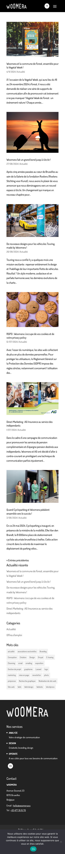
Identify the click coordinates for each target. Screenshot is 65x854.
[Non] (60, 841)
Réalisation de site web (47, 681)
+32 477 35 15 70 (18, 810)
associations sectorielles (27, 651)
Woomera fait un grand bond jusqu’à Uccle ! (28, 159)
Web (19, 687)
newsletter (36, 675)
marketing (12, 675)
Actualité (21, 71)
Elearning (11, 663)
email (20, 663)
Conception (12, 657)
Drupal (40, 657)
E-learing (50, 657)
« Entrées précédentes (17, 560)
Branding (43, 651)
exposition (39, 663)
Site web (11, 687)
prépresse (12, 681)
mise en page (24, 675)
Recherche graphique (27, 681)
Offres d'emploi (14, 635)
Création (23, 657)
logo (46, 669)
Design (32, 657)
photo (46, 675)
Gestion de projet (14, 669)
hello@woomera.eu (21, 805)
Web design (28, 687)
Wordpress (50, 687)
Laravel (38, 669)
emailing (29, 663)
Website (39, 687)
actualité (11, 651)
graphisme (28, 669)
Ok (33, 849)
